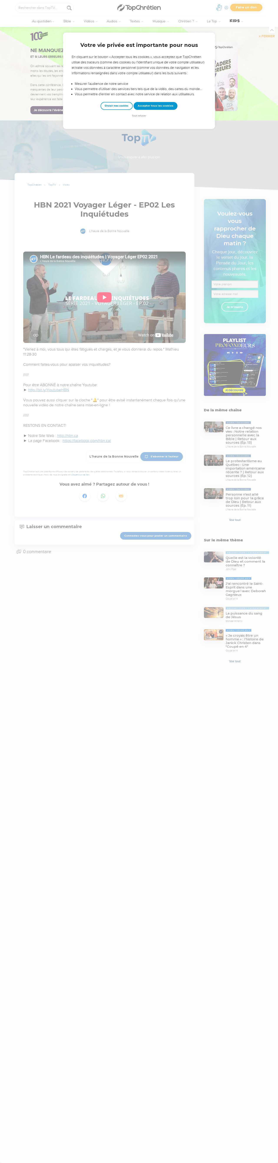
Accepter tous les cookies (155, 105)
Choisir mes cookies (116, 105)
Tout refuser (139, 115)
